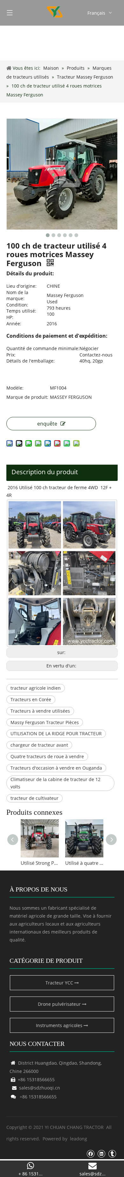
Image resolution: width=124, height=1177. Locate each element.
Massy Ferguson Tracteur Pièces (44, 722)
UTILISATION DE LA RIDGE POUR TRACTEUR (56, 733)
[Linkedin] (101, 1153)
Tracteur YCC (59, 983)
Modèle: (15, 388)
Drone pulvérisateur (60, 1004)
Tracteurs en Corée (30, 699)
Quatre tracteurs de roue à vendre (47, 756)
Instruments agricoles (60, 1025)
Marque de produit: (27, 397)
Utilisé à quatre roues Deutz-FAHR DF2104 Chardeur (84, 863)
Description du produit (44, 472)
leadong (78, 1139)
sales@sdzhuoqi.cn (36, 1088)
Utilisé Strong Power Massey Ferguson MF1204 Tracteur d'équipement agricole (40, 863)
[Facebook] (90, 1153)
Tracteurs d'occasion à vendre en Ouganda (56, 768)
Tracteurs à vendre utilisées (40, 711)
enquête (47, 423)
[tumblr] (112, 1153)
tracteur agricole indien (35, 688)
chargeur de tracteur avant (39, 745)
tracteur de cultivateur (34, 798)
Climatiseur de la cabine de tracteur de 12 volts (55, 783)
